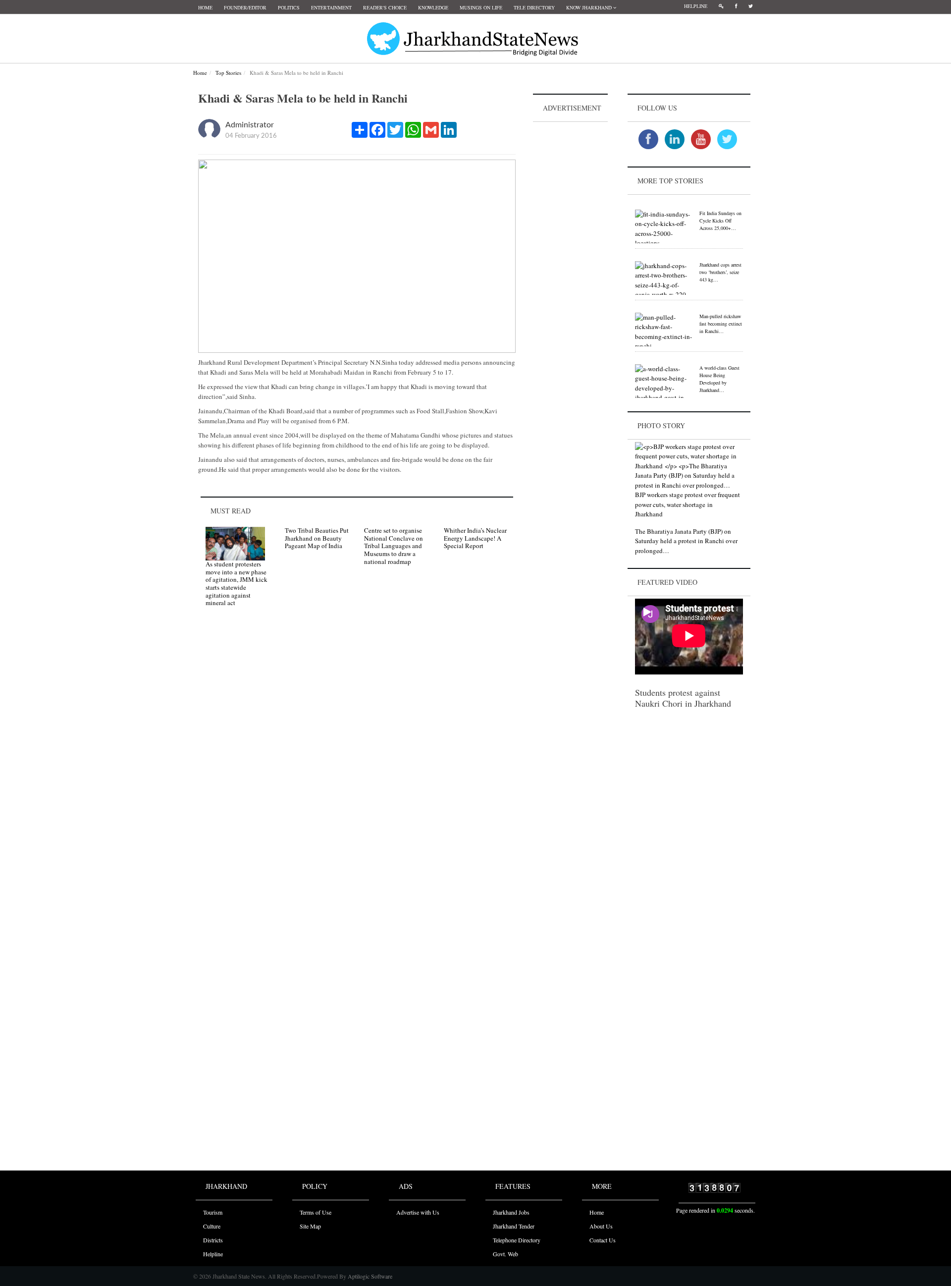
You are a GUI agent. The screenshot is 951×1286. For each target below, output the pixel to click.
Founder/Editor (245, 7)
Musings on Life (481, 7)
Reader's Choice (385, 7)
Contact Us (602, 1240)
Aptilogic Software (369, 1276)
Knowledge (433, 7)
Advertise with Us (417, 1212)
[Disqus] (357, 755)
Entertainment (331, 7)
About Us (601, 1226)
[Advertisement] (570, 273)
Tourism (212, 1212)
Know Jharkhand (589, 7)
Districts (213, 1240)
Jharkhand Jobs (511, 1212)
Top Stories (228, 72)
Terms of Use (315, 1212)
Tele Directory (534, 7)
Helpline (695, 5)
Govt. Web (505, 1254)
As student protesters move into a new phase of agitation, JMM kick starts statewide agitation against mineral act (236, 583)
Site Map (310, 1226)
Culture (211, 1226)
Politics (289, 7)
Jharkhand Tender (513, 1226)
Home (205, 7)
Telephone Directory (516, 1240)
